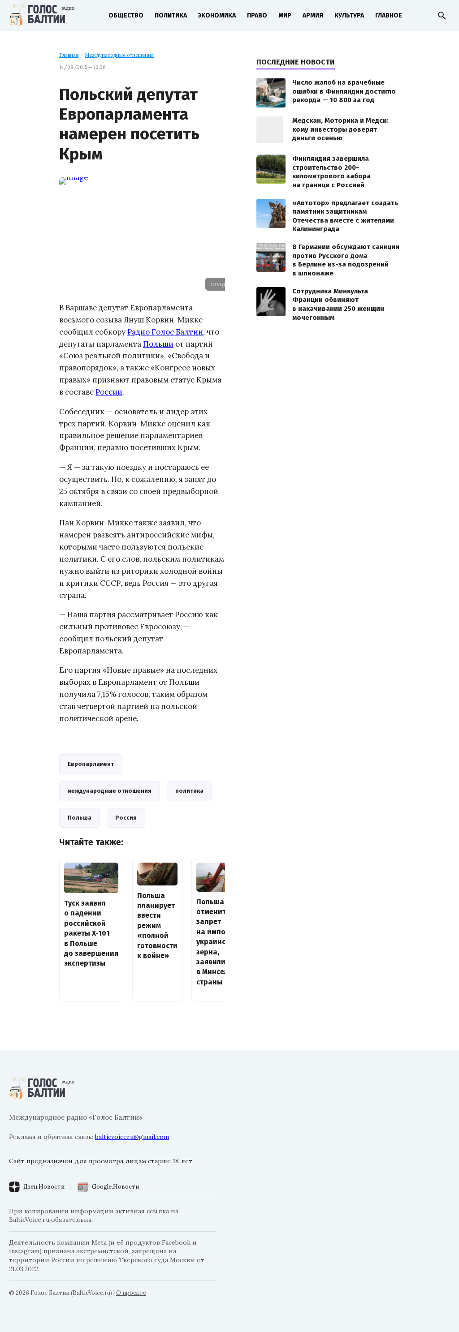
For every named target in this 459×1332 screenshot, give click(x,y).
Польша (79, 817)
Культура (349, 15)
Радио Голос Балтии (165, 332)
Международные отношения (119, 55)
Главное (388, 15)
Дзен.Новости (44, 1186)
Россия (126, 817)
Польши (158, 344)
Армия (313, 15)
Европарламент (91, 764)
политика (189, 790)
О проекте (131, 1293)
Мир (284, 15)
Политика (171, 15)
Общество (125, 15)
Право (257, 15)
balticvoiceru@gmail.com (132, 1137)
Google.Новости (115, 1186)
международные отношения (110, 790)
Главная (68, 55)
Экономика (217, 15)
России (108, 392)
